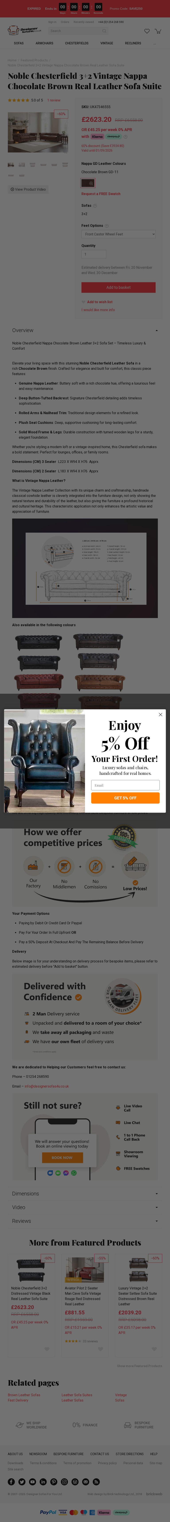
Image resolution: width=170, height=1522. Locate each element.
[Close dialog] (160, 714)
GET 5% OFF (125, 797)
